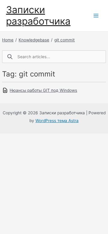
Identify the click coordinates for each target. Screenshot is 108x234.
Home (8, 40)
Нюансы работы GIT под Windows (43, 90)
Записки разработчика (38, 15)
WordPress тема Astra (57, 120)
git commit (64, 40)
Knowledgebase (34, 40)
